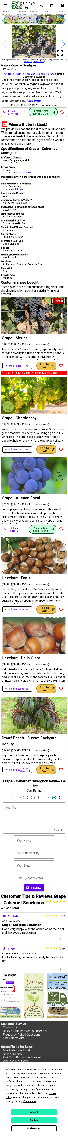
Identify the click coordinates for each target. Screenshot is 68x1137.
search (41, 5)
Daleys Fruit (29, 5)
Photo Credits (38, 62)
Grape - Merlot (14, 338)
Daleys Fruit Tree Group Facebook (25, 1031)
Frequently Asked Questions (21, 1034)
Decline (34, 1120)
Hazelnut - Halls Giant (21, 658)
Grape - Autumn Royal (21, 498)
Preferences (34, 1128)
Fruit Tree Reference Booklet (22, 1057)
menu (5, 5)
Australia (31, 954)
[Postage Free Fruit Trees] (10, 1012)
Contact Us (10, 1027)
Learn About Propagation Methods (19, 172)
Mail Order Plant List (16, 1050)
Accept (34, 1112)
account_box (62, 5)
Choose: (17, 365)
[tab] (7, 13)
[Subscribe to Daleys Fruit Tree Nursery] (10, 988)
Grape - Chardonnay (19, 418)
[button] (30, 22)
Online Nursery (12, 1054)
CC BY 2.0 (28, 62)
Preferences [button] (29, 1101)
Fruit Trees (8, 73)
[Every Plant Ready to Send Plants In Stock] (34, 995)
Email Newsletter (14, 1038)
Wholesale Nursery (15, 1061)
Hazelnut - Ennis (16, 578)
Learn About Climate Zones (16, 163)
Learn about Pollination (15, 189)
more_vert (61, 940)
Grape (51, 73)
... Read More (32, 100)
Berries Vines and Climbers (31, 73)
